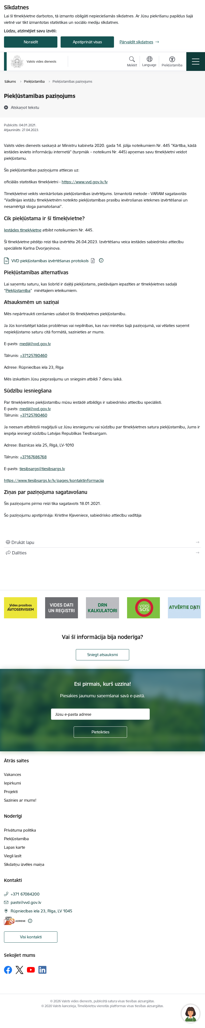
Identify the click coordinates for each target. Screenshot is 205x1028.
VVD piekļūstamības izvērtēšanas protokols (50, 260)
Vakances (12, 774)
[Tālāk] (194, 608)
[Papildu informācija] (101, 260)
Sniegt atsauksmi (102, 654)
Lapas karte (14, 847)
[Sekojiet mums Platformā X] (19, 970)
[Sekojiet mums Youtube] (31, 969)
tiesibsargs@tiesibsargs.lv (42, 468)
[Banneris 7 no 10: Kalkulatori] (61, 607)
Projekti (11, 791)
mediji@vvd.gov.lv (35, 343)
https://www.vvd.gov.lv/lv (85, 181)
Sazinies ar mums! (20, 800)
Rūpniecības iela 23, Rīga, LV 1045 (41, 910)
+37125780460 (33, 355)
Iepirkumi (12, 783)
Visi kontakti (31, 936)
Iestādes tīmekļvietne (22, 230)
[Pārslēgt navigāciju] (195, 61)
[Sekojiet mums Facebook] (8, 970)
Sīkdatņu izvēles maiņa (24, 864)
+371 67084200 (25, 894)
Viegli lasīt (12, 855)
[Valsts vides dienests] (33, 61)
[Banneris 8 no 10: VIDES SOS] (102, 607)
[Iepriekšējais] (10, 608)
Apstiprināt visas (87, 41)
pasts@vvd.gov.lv (26, 902)
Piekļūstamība (18, 290)
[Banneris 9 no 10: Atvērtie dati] (143, 607)
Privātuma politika (20, 830)
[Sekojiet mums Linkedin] (42, 970)
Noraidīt (31, 41)
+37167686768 (33, 456)
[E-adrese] (14, 920)
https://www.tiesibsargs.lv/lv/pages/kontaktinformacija (54, 480)
